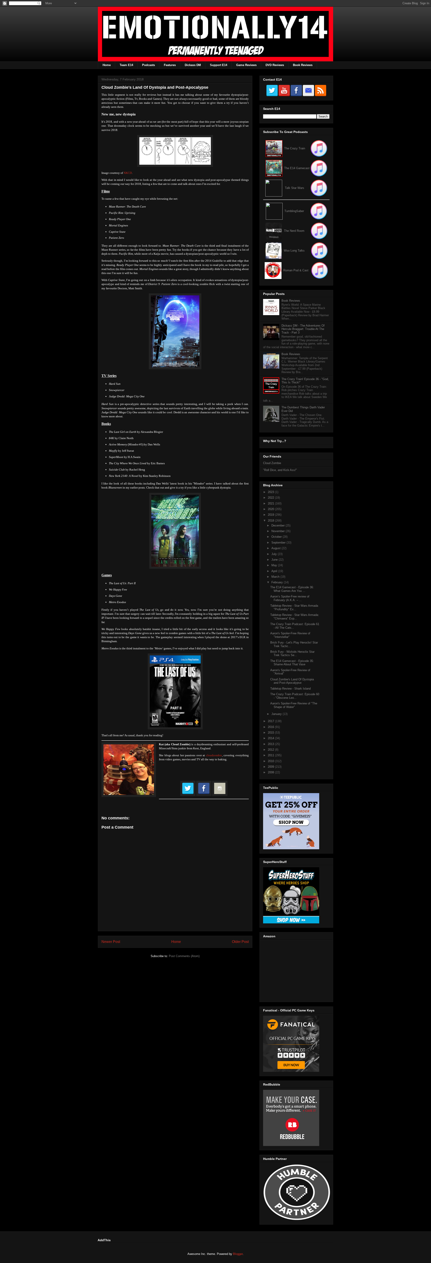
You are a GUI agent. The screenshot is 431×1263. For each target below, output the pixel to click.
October (277, 536)
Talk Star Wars (294, 188)
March (275, 576)
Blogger (238, 1254)
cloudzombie (214, 755)
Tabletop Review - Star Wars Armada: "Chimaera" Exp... (294, 616)
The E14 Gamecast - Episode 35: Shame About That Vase (292, 662)
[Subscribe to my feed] (274, 168)
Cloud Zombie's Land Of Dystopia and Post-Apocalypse (292, 681)
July (274, 554)
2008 (271, 772)
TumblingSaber (294, 211)
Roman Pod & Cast (295, 270)
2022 (271, 497)
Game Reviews (246, 65)
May (274, 565)
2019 (271, 514)
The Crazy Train (294, 148)
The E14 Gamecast (297, 168)
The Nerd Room (294, 230)
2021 (271, 503)
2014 (271, 738)
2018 (271, 520)
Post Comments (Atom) (184, 956)
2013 (271, 744)
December (278, 525)
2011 (271, 755)
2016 (271, 727)
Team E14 (126, 65)
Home (107, 65)
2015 (271, 732)
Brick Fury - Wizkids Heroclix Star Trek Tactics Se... (292, 653)
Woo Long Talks (294, 250)
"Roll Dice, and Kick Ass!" (280, 470)
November (278, 531)
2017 (271, 721)
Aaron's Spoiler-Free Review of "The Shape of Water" (293, 705)
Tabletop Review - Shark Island (290, 688)
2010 (271, 761)
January (277, 714)
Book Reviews (302, 65)
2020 (271, 509)
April (274, 571)
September (278, 542)
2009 (271, 766)
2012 (271, 749)
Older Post (240, 942)
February (277, 582)
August (276, 548)
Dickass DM (193, 65)
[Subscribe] (318, 168)
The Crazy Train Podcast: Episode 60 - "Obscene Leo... (294, 695)
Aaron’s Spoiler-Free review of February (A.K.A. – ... (289, 598)
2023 (271, 492)
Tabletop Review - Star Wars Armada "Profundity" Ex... (294, 607)
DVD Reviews (275, 65)
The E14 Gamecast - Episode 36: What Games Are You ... (292, 589)
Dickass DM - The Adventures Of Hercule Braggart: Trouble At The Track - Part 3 (303, 329)
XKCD (128, 173)
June (275, 559)
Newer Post (110, 942)
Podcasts (148, 65)
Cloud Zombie (272, 463)
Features (170, 65)
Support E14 (218, 65)
